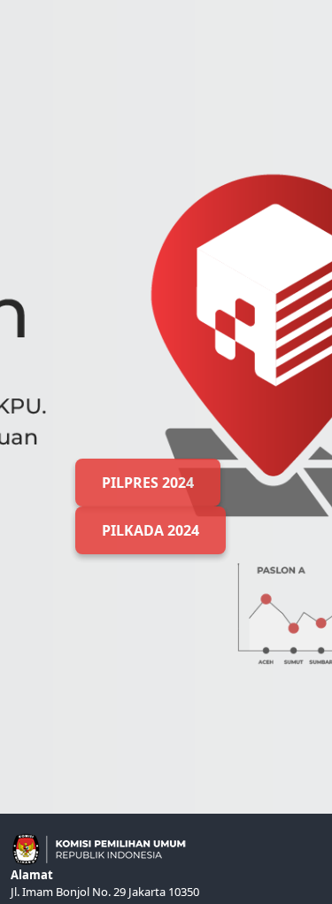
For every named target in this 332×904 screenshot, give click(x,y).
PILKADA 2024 (150, 530)
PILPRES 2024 (148, 482)
